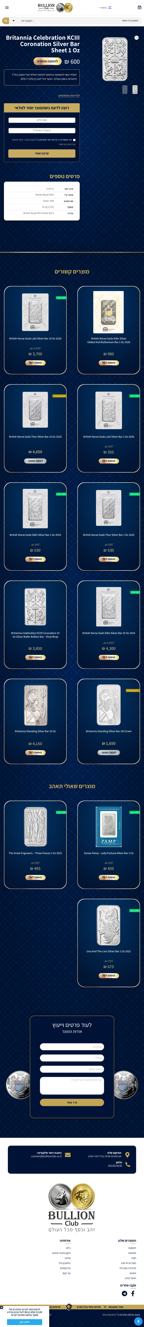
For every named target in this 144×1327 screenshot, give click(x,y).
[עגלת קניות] (139, 7)
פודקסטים (65, 1268)
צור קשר (66, 1273)
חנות (133, 1258)
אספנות (132, 1253)
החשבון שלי (65, 1263)
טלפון (119, 1162)
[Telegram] (124, 1293)
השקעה (132, 1248)
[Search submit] (5, 21)
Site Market (109, 1314)
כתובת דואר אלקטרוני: (49, 1153)
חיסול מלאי (130, 1278)
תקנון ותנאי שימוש (61, 1253)
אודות (68, 1258)
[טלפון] (127, 1164)
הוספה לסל (108, 363)
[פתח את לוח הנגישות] (138, 1321)
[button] (1, 1307)
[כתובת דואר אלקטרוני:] (68, 1155)
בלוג (68, 1248)
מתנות (133, 1273)
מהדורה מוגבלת (128, 1268)
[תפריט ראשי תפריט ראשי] (7, 8)
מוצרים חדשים (128, 1263)
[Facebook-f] (132, 1293)
